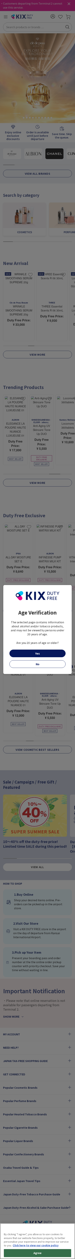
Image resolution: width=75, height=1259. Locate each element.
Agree (37, 1253)
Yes (37, 653)
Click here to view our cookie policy (35, 1245)
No (37, 664)
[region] (37, 1241)
